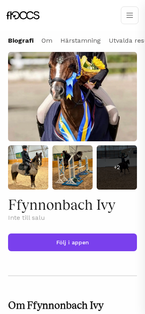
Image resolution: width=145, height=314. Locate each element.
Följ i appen (72, 242)
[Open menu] (130, 15)
